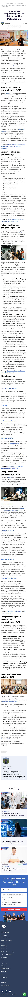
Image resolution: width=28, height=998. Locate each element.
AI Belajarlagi (4, 966)
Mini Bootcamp (4, 957)
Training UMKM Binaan (6, 940)
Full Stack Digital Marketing (7, 952)
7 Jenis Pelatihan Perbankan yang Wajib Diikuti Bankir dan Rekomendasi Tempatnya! (13, 146)
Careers (3, 943)
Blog (12, 3)
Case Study (4, 977)
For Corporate (18, 3)
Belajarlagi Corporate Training (10, 701)
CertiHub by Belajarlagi (6, 954)
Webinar (3, 959)
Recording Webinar (5, 968)
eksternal (21, 455)
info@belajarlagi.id (5, 985)
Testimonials (4, 945)
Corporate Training (6, 739)
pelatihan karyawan (12, 65)
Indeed (7, 93)
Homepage (4, 935)
